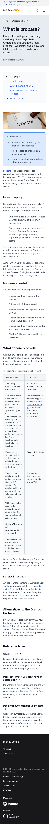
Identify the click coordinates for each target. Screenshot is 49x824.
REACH (6, 790)
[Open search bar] (37, 11)
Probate (7, 170)
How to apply (16, 81)
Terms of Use (9, 785)
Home (5, 21)
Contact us (8, 753)
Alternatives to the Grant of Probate (23, 92)
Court (13, 467)
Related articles (17, 98)
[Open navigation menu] (44, 11)
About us (7, 749)
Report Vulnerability (12, 776)
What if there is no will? (21, 86)
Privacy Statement (11, 781)
